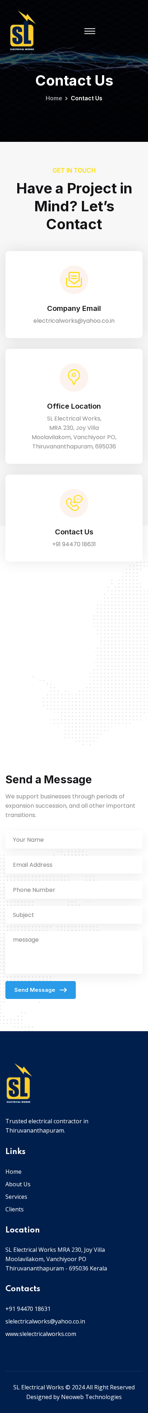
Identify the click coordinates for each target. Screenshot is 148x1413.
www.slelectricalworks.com (40, 1334)
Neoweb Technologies (91, 1397)
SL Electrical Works (38, 1387)
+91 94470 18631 (74, 544)
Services (16, 1197)
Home (54, 98)
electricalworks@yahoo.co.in (74, 321)
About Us (18, 1184)
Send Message (35, 989)
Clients (14, 1209)
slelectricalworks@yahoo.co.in (45, 1321)
